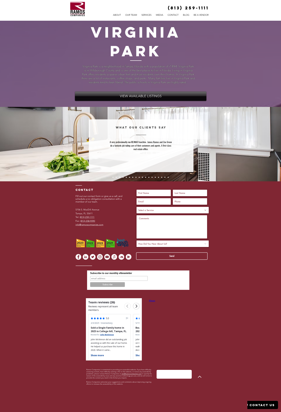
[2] (116, 177)
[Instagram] (100, 257)
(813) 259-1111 (87, 217)
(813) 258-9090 (87, 221)
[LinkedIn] (85, 257)
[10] (142, 177)
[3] (119, 177)
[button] (146, 15)
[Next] (209, 149)
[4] (123, 177)
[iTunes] (114, 257)
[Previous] (71, 149)
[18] (168, 177)
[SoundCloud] (121, 257)
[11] (145, 177)
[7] (132, 177)
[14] (155, 177)
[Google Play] (128, 257)
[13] (152, 177)
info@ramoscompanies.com (131, 374)
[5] (126, 177)
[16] (161, 177)
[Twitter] (93, 257)
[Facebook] (78, 257)
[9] (139, 177)
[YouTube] (107, 257)
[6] (129, 177)
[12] (148, 177)
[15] (158, 177)
